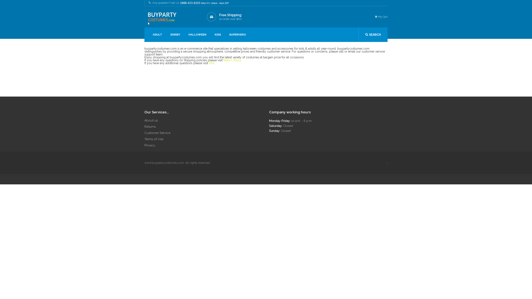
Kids (218, 34)
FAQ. (212, 63)
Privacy (149, 145)
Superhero (237, 34)
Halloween (197, 34)
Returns (150, 127)
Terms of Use (153, 139)
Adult (157, 34)
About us (151, 120)
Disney (175, 34)
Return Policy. (232, 60)
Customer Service (157, 133)
